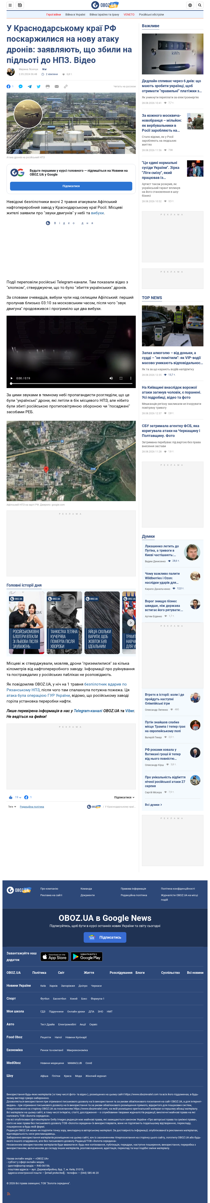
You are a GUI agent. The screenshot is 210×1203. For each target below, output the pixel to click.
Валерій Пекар (153, 737)
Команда (86, 888)
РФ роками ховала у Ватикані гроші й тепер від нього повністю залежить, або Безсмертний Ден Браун (164, 754)
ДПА (91, 1011)
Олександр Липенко (156, 709)
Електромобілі (67, 1024)
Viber (129, 710)
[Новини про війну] (94, 807)
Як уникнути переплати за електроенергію (170, 97)
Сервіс (93, 1024)
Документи (88, 895)
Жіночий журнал (96, 1075)
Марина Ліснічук (28, 69)
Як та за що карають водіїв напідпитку (168, 369)
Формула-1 (97, 998)
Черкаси (96, 985)
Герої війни (53, 14)
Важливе (150, 25)
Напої (58, 1037)
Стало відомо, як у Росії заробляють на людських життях (159, 140)
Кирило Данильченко (157, 589)
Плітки (56, 1075)
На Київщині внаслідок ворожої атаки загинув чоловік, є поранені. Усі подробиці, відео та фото (171, 392)
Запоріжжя (68, 985)
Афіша (44, 1075)
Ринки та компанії (51, 1050)
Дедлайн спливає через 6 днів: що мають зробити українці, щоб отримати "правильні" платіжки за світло (171, 86)
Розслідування (121, 973)
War (44, 69)
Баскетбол (59, 998)
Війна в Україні (75, 14)
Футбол (44, 998)
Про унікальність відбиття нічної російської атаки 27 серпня (165, 781)
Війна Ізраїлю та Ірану (104, 14)
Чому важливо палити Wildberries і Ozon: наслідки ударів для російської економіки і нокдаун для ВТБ (162, 578)
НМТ (110, 1011)
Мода (78, 1075)
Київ (43, 985)
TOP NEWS (152, 297)
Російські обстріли (151, 14)
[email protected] (54, 1172)
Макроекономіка (77, 1050)
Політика (39, 973)
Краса (67, 1075)
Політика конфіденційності (178, 888)
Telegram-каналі (88, 710)
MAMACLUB (75, 1063)
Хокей (74, 998)
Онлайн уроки (76, 1011)
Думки (148, 536)
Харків (53, 985)
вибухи (97, 213)
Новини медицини (52, 1063)
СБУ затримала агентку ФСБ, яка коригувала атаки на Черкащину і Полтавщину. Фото (171, 431)
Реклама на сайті (51, 895)
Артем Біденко (153, 616)
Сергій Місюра (153, 792)
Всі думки (152, 805)
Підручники (56, 1011)
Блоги (140, 973)
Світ (61, 973)
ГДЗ (42, 1011)
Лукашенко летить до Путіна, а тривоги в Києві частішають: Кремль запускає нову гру (162, 550)
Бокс (84, 998)
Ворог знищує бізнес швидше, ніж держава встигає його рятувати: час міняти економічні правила (163, 605)
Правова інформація (133, 888)
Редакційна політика (32, 806)
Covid (89, 1063)
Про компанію (49, 888)
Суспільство (170, 973)
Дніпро (83, 985)
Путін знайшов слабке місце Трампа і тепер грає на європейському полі (165, 726)
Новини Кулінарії (76, 1037)
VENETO (129, 14)
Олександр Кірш (154, 765)
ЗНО (100, 1011)
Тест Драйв (47, 1024)
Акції (83, 1024)
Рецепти (45, 1037)
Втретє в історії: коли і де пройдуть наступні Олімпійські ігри (164, 699)
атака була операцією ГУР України (38, 695)
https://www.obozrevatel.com (141, 1094)
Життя (89, 973)
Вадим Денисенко (155, 561)
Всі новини (195, 973)
